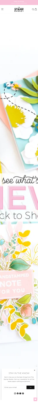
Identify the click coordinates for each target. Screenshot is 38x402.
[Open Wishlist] (35, 399)
